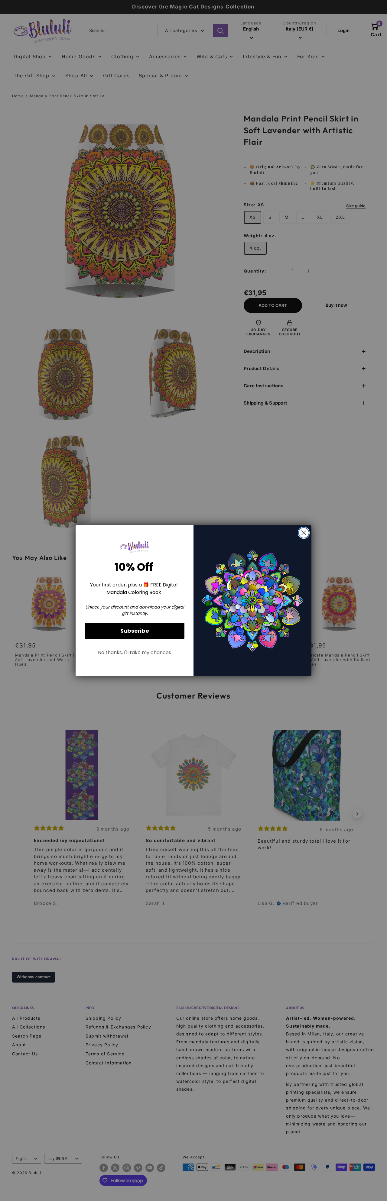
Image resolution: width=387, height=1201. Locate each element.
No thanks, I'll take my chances (134, 652)
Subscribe (134, 630)
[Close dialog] (303, 533)
